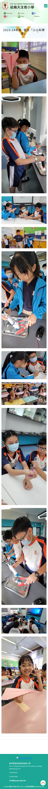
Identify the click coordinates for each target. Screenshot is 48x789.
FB (35, 13)
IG (7, 16)
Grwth (22, 13)
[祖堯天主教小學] (24, 758)
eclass (22, 16)
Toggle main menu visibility (45, 6)
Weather (37, 16)
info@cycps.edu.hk (17, 780)
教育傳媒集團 (30, 787)
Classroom (9, 13)
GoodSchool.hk (39, 787)
